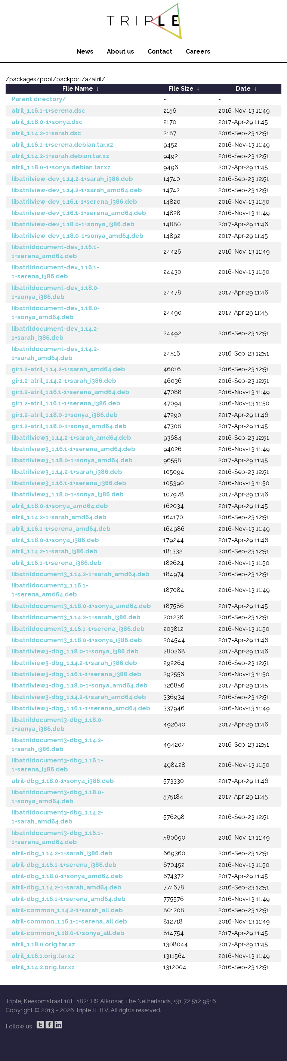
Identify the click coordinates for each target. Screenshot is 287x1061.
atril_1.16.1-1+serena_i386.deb (57, 562)
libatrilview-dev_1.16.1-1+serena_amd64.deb (79, 213)
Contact (160, 51)
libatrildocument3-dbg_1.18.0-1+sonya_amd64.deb (58, 797)
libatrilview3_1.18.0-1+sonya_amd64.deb (72, 460)
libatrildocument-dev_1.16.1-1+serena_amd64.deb (55, 252)
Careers (198, 51)
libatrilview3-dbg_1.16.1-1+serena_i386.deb (76, 674)
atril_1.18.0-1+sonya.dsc (47, 122)
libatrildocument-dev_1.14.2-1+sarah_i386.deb (55, 333)
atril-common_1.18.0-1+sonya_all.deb (68, 933)
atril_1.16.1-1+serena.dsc (48, 110)
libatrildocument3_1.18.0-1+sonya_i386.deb (77, 640)
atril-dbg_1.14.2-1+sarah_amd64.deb (66, 887)
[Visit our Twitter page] (40, 1024)
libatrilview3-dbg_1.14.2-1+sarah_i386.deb (74, 662)
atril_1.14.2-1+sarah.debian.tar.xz (60, 156)
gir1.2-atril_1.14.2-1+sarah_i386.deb (64, 380)
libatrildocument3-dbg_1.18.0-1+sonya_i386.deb (58, 724)
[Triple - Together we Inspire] (143, 20)
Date (243, 88)
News (85, 51)
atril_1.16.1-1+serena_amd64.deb (61, 528)
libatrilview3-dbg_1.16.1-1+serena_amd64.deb (81, 708)
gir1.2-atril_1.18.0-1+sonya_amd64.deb (69, 426)
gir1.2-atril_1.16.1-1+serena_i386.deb (66, 403)
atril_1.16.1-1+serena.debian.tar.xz (62, 144)
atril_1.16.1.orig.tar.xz (43, 955)
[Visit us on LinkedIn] (58, 1024)
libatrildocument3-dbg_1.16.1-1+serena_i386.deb (57, 765)
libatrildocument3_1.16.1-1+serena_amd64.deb (50, 590)
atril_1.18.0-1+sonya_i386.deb (55, 540)
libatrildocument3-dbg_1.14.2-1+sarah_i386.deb (58, 745)
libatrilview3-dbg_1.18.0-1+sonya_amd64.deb (80, 685)
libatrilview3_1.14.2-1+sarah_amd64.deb (71, 437)
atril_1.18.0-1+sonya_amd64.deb (60, 506)
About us (120, 51)
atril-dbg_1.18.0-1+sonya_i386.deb (63, 781)
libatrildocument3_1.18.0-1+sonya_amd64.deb (81, 606)
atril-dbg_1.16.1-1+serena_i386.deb (64, 864)
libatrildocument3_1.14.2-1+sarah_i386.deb (76, 617)
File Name (77, 88)
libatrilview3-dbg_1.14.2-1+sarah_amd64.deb (79, 697)
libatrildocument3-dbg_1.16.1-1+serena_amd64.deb (57, 837)
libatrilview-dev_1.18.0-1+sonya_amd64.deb (78, 235)
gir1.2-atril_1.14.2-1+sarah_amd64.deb (68, 369)
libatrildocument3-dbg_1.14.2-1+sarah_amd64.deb (58, 817)
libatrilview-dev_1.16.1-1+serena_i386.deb (74, 201)
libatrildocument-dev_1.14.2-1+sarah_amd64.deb (55, 353)
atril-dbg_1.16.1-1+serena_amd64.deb (69, 899)
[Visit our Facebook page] (49, 1024)
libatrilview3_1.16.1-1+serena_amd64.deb (73, 449)
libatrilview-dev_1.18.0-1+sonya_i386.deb (73, 224)
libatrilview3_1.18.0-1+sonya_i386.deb (68, 494)
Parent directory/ (39, 99)
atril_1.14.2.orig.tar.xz (43, 967)
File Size (181, 88)
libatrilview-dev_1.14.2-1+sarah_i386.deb (72, 178)
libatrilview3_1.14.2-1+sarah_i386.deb (67, 471)
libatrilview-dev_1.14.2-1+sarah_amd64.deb (77, 190)
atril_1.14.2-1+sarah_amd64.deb (59, 517)
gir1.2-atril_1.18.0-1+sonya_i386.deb (65, 414)
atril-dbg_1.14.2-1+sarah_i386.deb (62, 853)
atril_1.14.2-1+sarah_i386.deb (55, 551)
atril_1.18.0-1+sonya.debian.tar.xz (61, 167)
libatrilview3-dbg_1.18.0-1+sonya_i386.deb (75, 651)
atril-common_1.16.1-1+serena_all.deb (69, 921)
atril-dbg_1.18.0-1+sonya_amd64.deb (67, 876)
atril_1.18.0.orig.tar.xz (43, 944)
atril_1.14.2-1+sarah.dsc (46, 133)
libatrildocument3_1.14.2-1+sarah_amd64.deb (80, 574)
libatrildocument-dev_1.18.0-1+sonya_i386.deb (56, 292)
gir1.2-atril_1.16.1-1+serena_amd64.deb (70, 392)
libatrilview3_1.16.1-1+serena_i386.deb (69, 483)
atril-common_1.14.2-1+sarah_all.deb (67, 910)
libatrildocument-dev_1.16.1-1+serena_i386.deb (55, 272)
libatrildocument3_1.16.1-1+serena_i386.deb (78, 628)
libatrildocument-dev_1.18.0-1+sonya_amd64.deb (56, 313)
